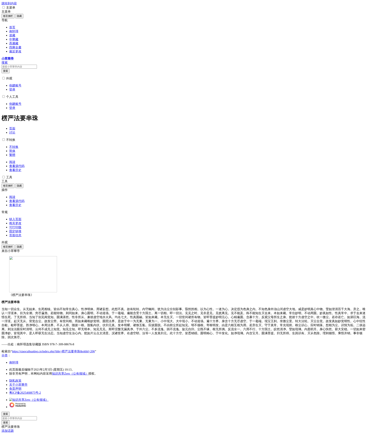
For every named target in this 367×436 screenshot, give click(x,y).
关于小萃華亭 (18, 384)
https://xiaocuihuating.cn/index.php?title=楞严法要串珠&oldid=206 (53, 351)
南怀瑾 (13, 362)
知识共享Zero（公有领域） (70, 373)
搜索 (5, 70)
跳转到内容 (9, 3)
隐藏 (19, 16)
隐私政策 (15, 380)
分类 (5, 355)
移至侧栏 (8, 16)
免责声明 (15, 388)
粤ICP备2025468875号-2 (25, 392)
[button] (3, 7)
